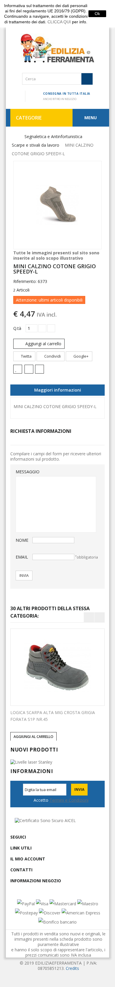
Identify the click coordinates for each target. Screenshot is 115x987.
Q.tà (17, 328)
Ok (97, 13)
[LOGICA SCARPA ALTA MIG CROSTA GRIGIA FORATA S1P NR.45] (57, 667)
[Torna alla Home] (14, 136)
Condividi (52, 356)
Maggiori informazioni (57, 390)
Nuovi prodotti (34, 749)
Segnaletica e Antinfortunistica (53, 136)
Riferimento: (25, 281)
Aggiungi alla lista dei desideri (17, 369)
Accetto (61, 800)
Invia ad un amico (30, 369)
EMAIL (22, 557)
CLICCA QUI (59, 21)
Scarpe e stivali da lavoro (35, 145)
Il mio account (27, 859)
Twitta (26, 356)
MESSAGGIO (24, 471)
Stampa (40, 369)
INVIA (24, 575)
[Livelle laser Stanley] (31, 762)
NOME (22, 540)
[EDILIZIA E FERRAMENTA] (57, 48)
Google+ (80, 356)
